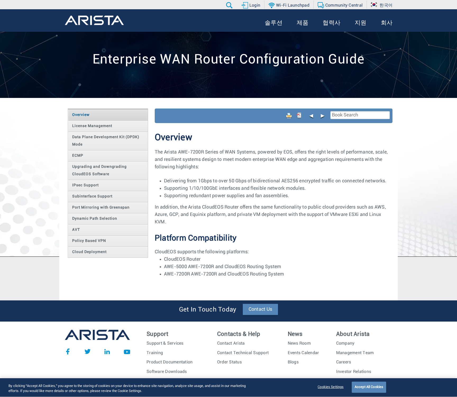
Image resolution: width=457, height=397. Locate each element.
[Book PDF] (299, 115)
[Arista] (94, 20)
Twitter (87, 351)
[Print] (289, 115)
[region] (228, 387)
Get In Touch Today (207, 309)
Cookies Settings (331, 387)
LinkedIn (107, 351)
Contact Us (260, 309)
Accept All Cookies (369, 387)
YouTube (127, 351)
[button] (230, 5)
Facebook (68, 351)
